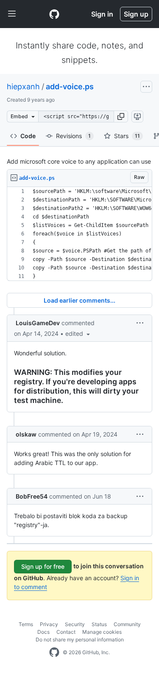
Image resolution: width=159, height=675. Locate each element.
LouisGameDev (38, 322)
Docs (43, 632)
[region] (79, 234)
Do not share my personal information (80, 639)
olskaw (26, 434)
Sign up (136, 14)
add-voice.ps (70, 86)
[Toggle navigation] (12, 14)
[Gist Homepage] (54, 14)
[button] (121, 116)
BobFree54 (31, 496)
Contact (65, 632)
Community (127, 624)
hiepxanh (23, 86)
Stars (127, 135)
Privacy (49, 624)
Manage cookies (102, 632)
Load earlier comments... (79, 300)
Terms (26, 624)
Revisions (73, 135)
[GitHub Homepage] (54, 652)
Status (99, 624)
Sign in (102, 14)
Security (75, 624)
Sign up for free (42, 566)
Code (28, 135)
